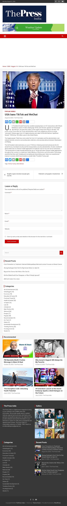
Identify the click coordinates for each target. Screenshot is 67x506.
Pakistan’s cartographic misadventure (49, 174)
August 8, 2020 (9, 117)
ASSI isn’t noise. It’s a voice (12, 279)
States (6, 322)
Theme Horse (37, 503)
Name (7, 213)
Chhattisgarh (7, 292)
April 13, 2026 (45, 459)
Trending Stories (8, 326)
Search (61, 253)
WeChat (21, 163)
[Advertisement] (33, 52)
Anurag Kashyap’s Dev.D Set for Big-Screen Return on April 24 (21, 268)
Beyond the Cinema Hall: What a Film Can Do (16, 271)
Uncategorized (8, 329)
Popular (8, 111)
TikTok (10, 163)
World (13, 111)
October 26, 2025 (8, 364)
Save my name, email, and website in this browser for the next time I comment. (29, 236)
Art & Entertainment (9, 289)
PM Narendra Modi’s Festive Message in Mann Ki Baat (14, 361)
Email (7, 221)
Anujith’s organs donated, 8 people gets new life (18, 174)
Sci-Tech (6, 320)
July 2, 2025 (38, 395)
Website (7, 229)
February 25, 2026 (47, 474)
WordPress (57, 503)
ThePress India (20, 503)
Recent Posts (41, 442)
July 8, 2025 (7, 393)
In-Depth (6, 302)
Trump (14, 163)
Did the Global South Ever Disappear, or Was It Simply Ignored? (22, 275)
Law (5, 305)
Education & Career (9, 296)
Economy (6, 294)
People (6, 313)
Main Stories (7, 309)
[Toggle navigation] (5, 36)
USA (17, 163)
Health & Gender (8, 300)
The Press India (18, 117)
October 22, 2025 (40, 364)
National (6, 311)
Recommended (8, 318)
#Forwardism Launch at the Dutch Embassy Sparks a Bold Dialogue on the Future (49, 391)
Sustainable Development (11, 324)
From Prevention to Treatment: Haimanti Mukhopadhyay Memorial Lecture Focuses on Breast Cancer (33, 264)
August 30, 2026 (46, 451)
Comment (8, 192)
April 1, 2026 (45, 466)
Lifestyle (6, 307)
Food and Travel (8, 298)
